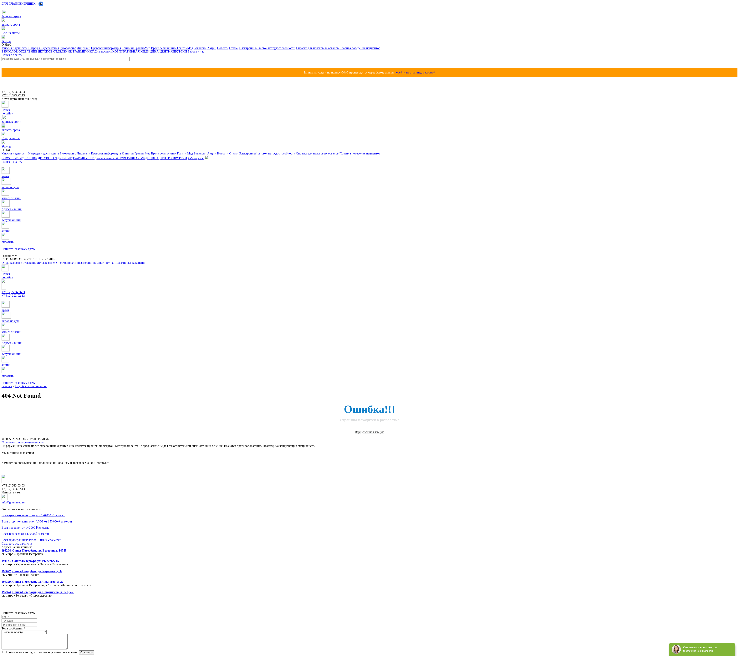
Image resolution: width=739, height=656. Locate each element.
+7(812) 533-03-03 (13, 91)
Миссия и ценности (15, 48)
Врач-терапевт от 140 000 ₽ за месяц (25, 533)
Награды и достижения (43, 48)
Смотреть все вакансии (17, 543)
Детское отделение (49, 262)
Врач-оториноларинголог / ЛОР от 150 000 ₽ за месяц (37, 521)
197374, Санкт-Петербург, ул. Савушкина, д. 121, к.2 (38, 592)
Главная (7, 386)
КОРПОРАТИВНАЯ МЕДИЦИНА (135, 51)
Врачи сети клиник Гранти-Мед (172, 48)
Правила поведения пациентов (359, 48)
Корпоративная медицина (79, 262)
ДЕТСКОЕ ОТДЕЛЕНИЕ (55, 51)
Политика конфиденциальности (23, 442)
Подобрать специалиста (31, 386)
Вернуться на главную (369, 432)
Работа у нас (196, 51)
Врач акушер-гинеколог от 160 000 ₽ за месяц (31, 540)
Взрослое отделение (23, 262)
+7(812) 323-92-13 (13, 95)
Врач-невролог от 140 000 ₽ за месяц (25, 527)
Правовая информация (106, 48)
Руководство (68, 48)
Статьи (233, 48)
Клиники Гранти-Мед (136, 48)
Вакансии (200, 48)
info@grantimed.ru (13, 502)
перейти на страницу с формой (415, 72)
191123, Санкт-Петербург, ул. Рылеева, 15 (30, 561)
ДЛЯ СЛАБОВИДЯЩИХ (19, 3)
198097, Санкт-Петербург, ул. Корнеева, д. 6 (32, 571)
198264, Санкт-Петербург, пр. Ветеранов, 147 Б (34, 550)
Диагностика (103, 51)
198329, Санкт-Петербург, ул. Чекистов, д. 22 (32, 581)
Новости (222, 48)
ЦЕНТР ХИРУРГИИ (173, 51)
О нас (5, 262)
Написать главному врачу (15, 299)
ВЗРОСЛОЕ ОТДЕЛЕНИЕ (19, 51)
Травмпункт (123, 262)
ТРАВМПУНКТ (83, 51)
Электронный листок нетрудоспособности (267, 48)
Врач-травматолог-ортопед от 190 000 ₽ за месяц (33, 515)
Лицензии (83, 48)
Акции (211, 48)
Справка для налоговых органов (317, 48)
